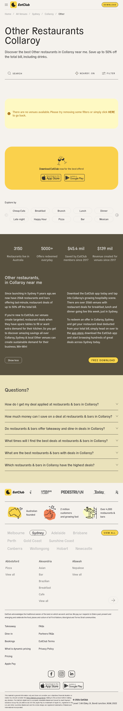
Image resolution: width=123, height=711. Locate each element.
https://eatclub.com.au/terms (35, 698)
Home (8, 13)
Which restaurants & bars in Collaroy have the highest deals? (49, 465)
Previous (6, 214)
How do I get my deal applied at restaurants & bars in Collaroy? (52, 404)
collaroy (49, 13)
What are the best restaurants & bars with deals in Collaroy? (49, 452)
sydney (36, 13)
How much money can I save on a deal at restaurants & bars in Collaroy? (58, 416)
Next (116, 214)
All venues (21, 13)
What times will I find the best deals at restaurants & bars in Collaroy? (56, 440)
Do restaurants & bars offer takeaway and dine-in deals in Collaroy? (55, 428)
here (111, 112)
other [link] (61, 13)
